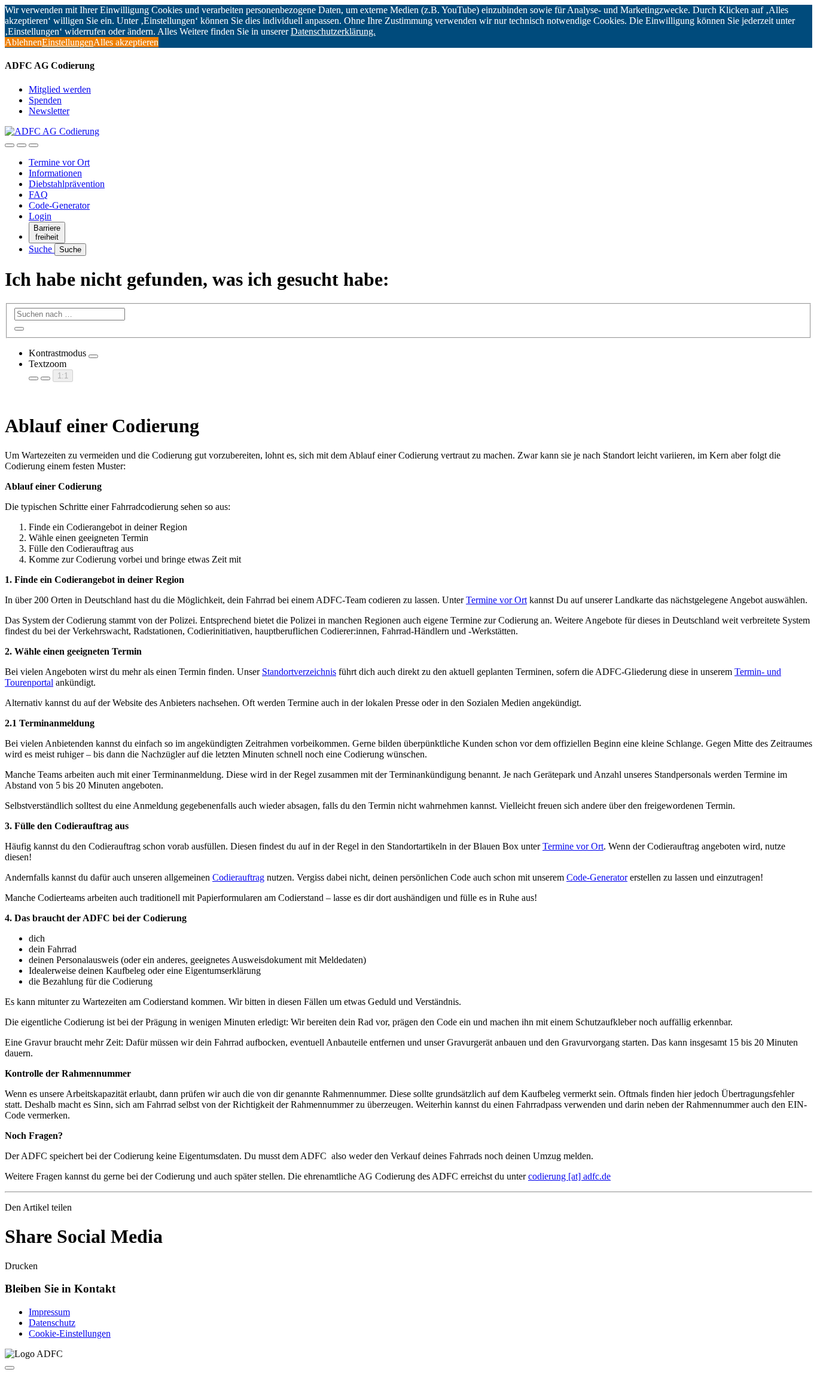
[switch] (93, 356)
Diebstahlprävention (67, 184)
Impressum (49, 1312)
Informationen (55, 173)
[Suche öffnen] (21, 145)
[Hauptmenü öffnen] (33, 145)
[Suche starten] (19, 329)
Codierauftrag (238, 877)
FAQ (38, 195)
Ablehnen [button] (23, 42)
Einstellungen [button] (67, 42)
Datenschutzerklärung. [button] (333, 31)
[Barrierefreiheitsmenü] (9, 145)
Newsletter (49, 111)
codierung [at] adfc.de (569, 1176)
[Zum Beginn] (9, 1368)
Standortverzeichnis (299, 672)
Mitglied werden (60, 89)
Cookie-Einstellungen (70, 1333)
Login (40, 216)
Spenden (45, 100)
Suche (41, 249)
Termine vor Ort (59, 162)
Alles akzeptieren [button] (125, 42)
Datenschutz (52, 1323)
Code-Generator (59, 205)
